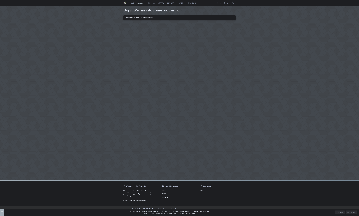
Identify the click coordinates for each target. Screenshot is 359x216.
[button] (145, 3)
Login (201, 190)
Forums (164, 193)
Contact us (165, 197)
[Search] (233, 3)
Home (163, 190)
